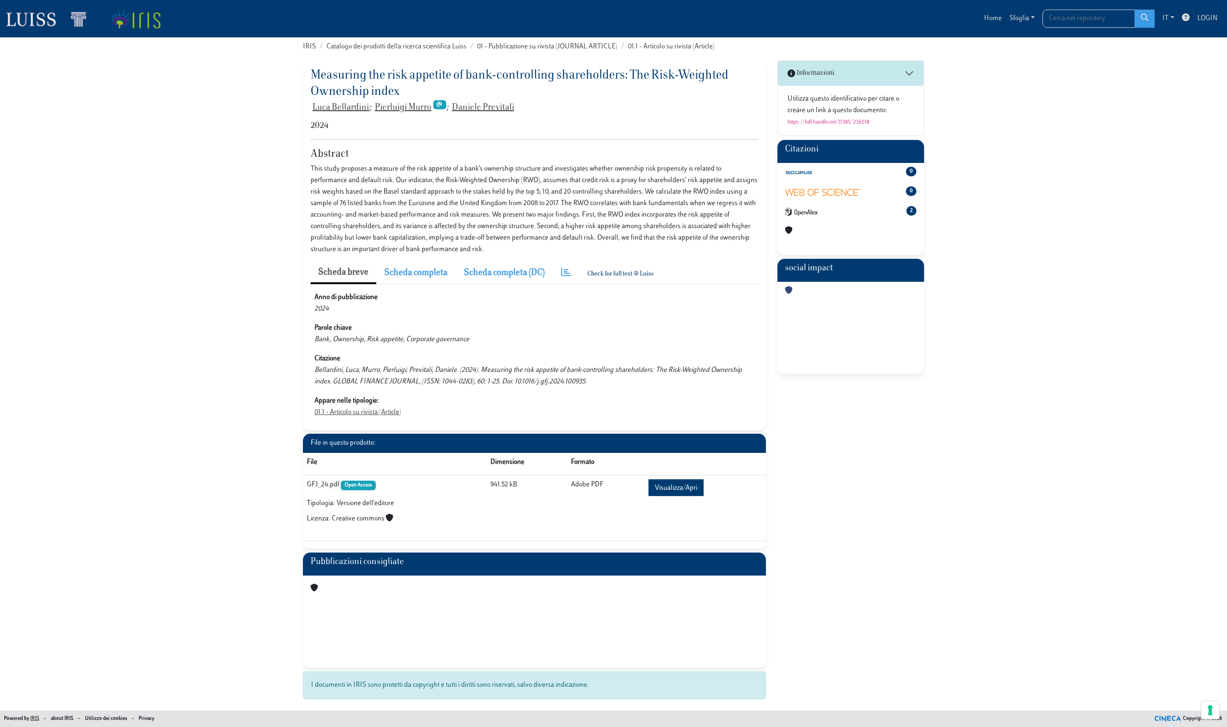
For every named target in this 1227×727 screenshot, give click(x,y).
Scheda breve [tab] (343, 272)
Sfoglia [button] (1019, 18)
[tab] (566, 273)
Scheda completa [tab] (416, 273)
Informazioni (814, 73)
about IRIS (62, 718)
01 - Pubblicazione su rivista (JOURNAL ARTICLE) (547, 46)
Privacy (146, 718)
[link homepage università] (135, 18)
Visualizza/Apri (676, 488)
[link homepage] (50, 18)
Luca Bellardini (341, 108)
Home (993, 18)
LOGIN (1207, 18)
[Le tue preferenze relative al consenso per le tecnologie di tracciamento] (1210, 710)
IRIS (309, 46)
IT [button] (1165, 18)
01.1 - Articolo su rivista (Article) (671, 46)
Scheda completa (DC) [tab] (504, 273)
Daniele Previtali (483, 108)
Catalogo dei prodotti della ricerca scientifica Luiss (396, 46)
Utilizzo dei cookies (106, 718)
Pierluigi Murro (403, 108)
